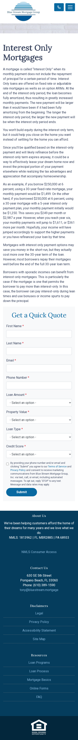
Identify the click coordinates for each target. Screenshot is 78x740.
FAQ (39, 697)
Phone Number (17, 377)
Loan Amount (16, 395)
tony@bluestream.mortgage (39, 590)
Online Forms (39, 688)
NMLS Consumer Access (39, 552)
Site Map (39, 639)
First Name (15, 326)
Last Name (15, 343)
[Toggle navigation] (70, 7)
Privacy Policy (18, 470)
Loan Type (14, 429)
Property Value (17, 412)
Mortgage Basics (39, 680)
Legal (39, 613)
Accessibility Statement (39, 630)
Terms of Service (57, 466)
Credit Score (16, 446)
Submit (21, 492)
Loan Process (39, 671)
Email (11, 360)
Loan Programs (39, 663)
